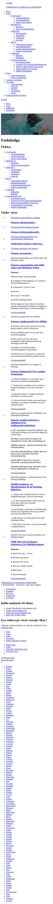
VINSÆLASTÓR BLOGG (17, 649)
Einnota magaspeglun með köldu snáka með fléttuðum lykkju (27, 266)
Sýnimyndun (16, 16)
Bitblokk (19, 56)
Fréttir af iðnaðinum (18, 78)
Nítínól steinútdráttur (24, 71)
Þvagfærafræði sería (18, 60)
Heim (8, 11)
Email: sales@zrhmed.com (16, 611)
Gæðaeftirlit (15, 91)
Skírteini (14, 89)
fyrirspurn (14, 312)
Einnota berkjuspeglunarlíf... (25, 232)
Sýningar (14, 87)
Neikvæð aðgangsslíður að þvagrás (29, 67)
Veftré (8, 647)
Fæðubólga (20, 36)
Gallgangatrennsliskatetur (25, 49)
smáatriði (22, 312)
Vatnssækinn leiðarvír (24, 44)
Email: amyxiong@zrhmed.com (18, 613)
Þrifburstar (20, 58)
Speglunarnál (21, 33)
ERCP (13, 42)
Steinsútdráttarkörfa (23, 47)
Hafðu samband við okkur (16, 95)
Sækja (13, 93)
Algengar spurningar (14, 80)
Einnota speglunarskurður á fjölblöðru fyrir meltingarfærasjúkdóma (25, 423)
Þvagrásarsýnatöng (23, 62)
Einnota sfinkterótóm (24, 51)
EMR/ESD (15, 31)
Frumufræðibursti (22, 20)
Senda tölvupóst (7, 660)
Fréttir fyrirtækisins (18, 75)
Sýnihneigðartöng (23, 18)
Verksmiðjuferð (17, 84)
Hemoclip (19, 27)
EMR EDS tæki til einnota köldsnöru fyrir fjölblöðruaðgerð (27, 543)
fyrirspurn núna (7, 628)
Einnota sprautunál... (22, 253)
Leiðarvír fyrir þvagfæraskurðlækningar (31, 64)
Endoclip (19, 40)
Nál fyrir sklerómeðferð (25, 29)
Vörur (8, 14)
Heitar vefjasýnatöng (24, 22)
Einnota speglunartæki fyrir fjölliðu (29, 321)
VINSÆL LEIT (12, 651)
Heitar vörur (10, 645)
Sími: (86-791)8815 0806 (16, 615)
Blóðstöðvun (16, 25)
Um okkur (10, 82)
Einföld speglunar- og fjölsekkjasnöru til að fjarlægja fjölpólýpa (26, 487)
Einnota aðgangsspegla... (23, 222)
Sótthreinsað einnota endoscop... (27, 243)
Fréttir (8, 73)
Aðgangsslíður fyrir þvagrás (26, 69)
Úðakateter (20, 38)
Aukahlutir (15, 53)
